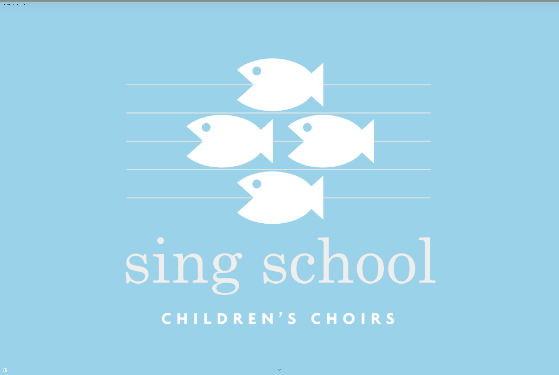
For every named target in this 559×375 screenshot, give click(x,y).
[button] (279, 369)
